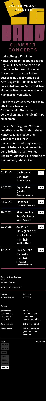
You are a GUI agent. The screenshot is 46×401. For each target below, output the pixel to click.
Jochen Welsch (14, 287)
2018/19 (5, 345)
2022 (4, 352)
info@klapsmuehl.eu (32, 319)
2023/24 (5, 360)
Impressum (40, 341)
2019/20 (5, 348)
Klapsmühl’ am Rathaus (11, 277)
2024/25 (5, 364)
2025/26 (5, 367)
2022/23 (5, 356)
